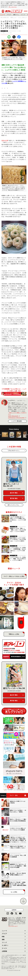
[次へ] (27, 434)
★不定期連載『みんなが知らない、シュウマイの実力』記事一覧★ (14, 390)
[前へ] (1, 434)
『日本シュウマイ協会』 (14, 412)
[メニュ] (25, 11)
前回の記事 (5, 140)
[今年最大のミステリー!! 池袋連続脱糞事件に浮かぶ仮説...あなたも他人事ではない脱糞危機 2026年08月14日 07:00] (7, 622)
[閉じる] (26, 4)
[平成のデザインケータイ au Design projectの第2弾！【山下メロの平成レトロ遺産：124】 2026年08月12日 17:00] (21, 622)
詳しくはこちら (13, 7)
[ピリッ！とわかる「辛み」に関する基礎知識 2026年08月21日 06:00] (21, 594)
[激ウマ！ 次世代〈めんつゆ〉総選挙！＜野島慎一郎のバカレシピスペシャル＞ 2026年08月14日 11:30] (21, 608)
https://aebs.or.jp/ (13, 926)
